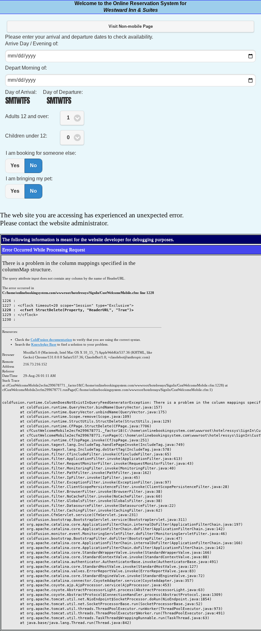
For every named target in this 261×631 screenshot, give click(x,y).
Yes (15, 165)
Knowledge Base (43, 344)
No (33, 165)
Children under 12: (26, 136)
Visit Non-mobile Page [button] (131, 26)
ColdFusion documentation (51, 340)
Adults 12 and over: (27, 116)
